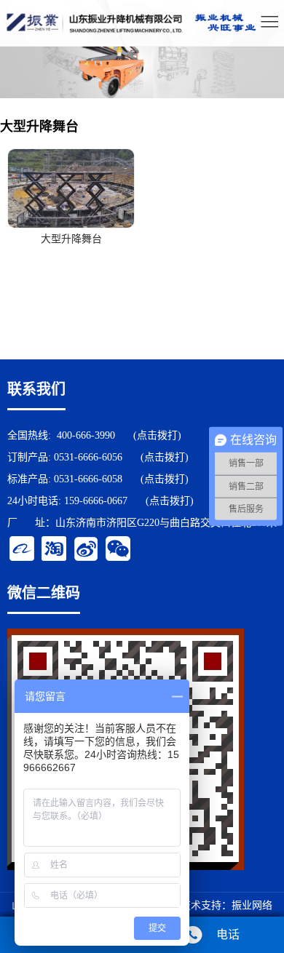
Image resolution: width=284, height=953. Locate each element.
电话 (228, 934)
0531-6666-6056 (88, 457)
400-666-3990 (86, 435)
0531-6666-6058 (88, 479)
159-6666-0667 (95, 500)
